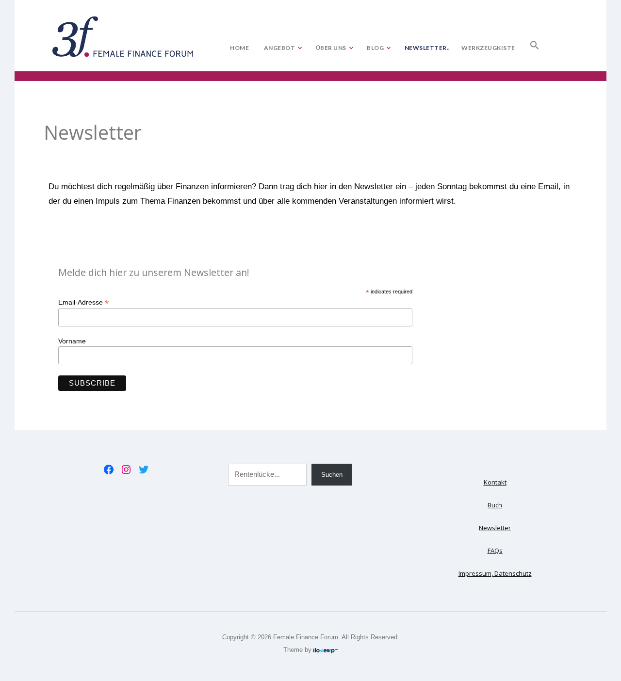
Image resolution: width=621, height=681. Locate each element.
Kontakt (495, 482)
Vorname (72, 341)
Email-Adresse (83, 302)
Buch (495, 505)
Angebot (279, 47)
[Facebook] (108, 469)
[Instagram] (126, 469)
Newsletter (426, 47)
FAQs (495, 550)
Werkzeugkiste (488, 47)
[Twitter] (143, 469)
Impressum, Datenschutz (495, 573)
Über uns (331, 47)
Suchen (332, 474)
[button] (534, 43)
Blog (375, 47)
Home (239, 47)
